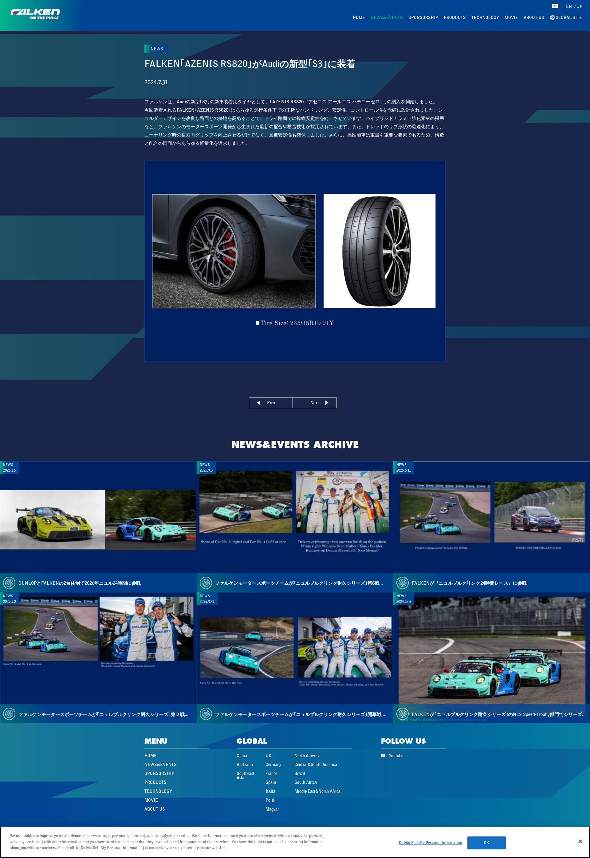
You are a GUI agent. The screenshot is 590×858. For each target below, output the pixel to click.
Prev (271, 403)
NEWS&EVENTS (387, 17)
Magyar (272, 809)
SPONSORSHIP (423, 17)
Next (314, 403)
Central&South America (315, 764)
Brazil (299, 773)
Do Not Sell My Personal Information (430, 842)
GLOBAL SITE (568, 17)
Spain (271, 782)
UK (268, 755)
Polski (271, 800)
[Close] (580, 841)
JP (579, 6)
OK (486, 842)
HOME (359, 17)
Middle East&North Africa (317, 791)
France (271, 773)
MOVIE (511, 17)
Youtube (396, 755)
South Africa (305, 782)
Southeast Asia (245, 775)
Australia (245, 764)
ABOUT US (534, 17)
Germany (273, 764)
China (242, 755)
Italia (270, 791)
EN (569, 6)
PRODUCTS (455, 17)
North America (307, 755)
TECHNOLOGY (485, 17)
